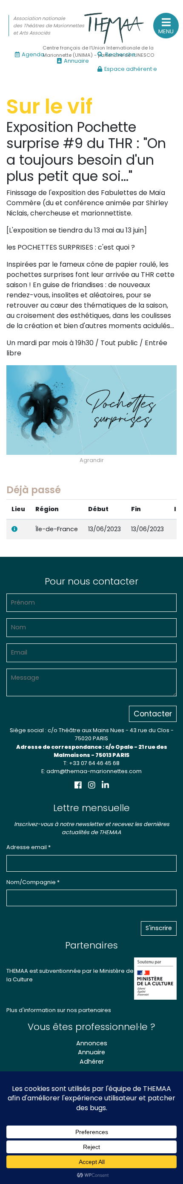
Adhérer (92, 1061)
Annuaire (76, 60)
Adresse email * (28, 847)
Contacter (153, 714)
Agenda (33, 54)
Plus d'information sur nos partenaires (58, 1010)
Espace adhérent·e (130, 69)
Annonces (91, 1043)
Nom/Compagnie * (33, 882)
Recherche (120, 54)
